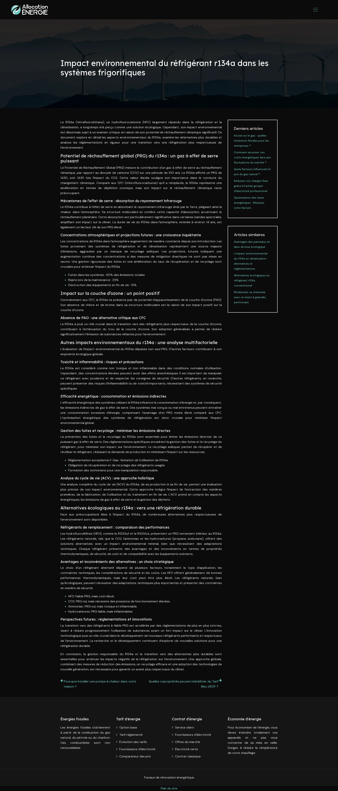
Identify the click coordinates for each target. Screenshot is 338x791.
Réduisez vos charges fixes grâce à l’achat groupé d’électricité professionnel (251, 186)
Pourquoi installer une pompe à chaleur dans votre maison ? (100, 683)
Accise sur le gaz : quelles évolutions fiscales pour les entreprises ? (251, 140)
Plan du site (169, 788)
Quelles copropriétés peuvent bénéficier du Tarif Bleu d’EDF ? (183, 683)
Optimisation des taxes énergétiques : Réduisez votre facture (249, 203)
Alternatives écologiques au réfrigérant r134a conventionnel (252, 280)
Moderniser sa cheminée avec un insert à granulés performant (250, 297)
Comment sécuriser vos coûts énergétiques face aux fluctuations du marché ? (252, 157)
